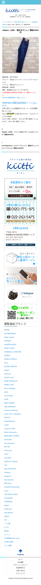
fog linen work (9, 377)
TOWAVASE (8, 501)
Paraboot (7, 472)
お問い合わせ (20, 570)
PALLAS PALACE (10, 469)
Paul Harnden (9, 480)
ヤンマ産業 (8, 545)
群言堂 (6, 531)
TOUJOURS (8, 498)
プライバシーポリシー (20, 565)
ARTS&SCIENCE (10, 333)
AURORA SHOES (10, 344)
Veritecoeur (8, 509)
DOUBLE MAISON (10, 366)
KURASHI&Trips (9, 421)
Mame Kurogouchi (10, 432)
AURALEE (7, 341)
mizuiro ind (8, 450)
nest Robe (7, 458)
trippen (6, 505)
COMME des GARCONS (12, 352)
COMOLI (7, 355)
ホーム (20, 559)
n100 (6, 454)
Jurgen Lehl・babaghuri (12, 414)
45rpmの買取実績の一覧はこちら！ (14, 97)
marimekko (8, 439)
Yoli (5, 520)
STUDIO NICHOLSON (11, 487)
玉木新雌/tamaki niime (11, 538)
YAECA (6, 516)
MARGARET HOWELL (12, 436)
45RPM (6, 330)
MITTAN (7, 447)
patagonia (7, 476)
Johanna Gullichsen (11, 410)
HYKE (6, 399)
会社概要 (20, 562)
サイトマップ (20, 573)
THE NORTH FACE (10, 494)
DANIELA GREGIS (10, 359)
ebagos (6, 370)
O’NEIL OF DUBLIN (11, 461)
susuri (6, 491)
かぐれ (6, 527)
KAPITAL (7, 417)
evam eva (7, 374)
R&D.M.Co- (8, 483)
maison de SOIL (9, 428)
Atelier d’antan (9, 337)
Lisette (6, 425)
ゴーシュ (7, 534)
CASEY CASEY (9, 348)
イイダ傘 (7, 523)
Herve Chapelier (9, 388)
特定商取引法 (20, 568)
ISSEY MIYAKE (9, 403)
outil (5, 465)
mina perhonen (9, 443)
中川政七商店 (8, 542)
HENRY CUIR (9, 385)
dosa (6, 363)
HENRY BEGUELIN (10, 381)
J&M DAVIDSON (9, 407)
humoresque (8, 395)
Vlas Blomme (8, 513)
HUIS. (6, 392)
